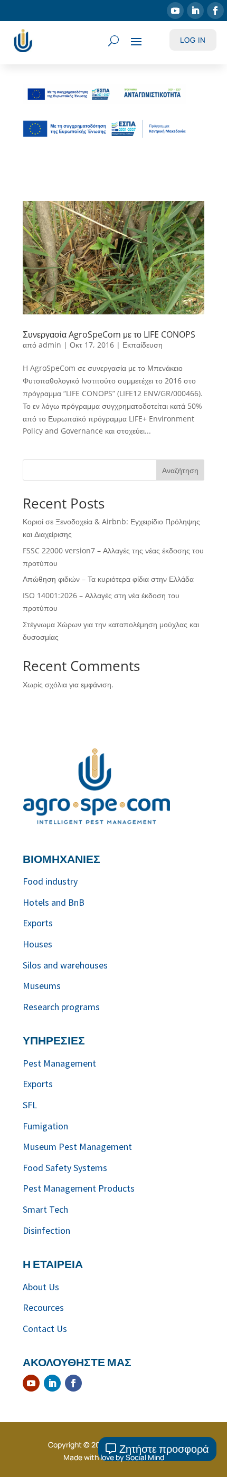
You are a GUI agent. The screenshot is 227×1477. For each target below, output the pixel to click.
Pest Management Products (79, 1188)
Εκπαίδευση (142, 345)
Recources (43, 1307)
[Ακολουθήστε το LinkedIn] (195, 10)
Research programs (61, 1007)
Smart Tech (45, 1209)
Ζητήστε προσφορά (164, 1449)
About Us (41, 1287)
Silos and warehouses (65, 965)
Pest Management (59, 1063)
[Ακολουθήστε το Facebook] (215, 10)
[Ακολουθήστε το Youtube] (175, 10)
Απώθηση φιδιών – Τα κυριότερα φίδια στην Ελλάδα (108, 579)
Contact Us (45, 1328)
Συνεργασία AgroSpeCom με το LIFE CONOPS (109, 334)
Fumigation (45, 1126)
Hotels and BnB (53, 902)
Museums (42, 986)
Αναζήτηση (180, 470)
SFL (30, 1105)
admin (50, 345)
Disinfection (46, 1230)
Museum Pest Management (77, 1146)
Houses (37, 944)
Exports (38, 923)
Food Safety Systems (65, 1168)
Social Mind (145, 1457)
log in (193, 40)
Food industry (50, 881)
